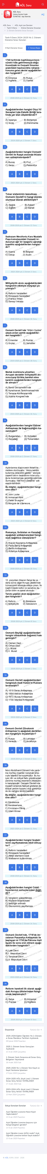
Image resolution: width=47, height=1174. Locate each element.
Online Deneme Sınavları (31, 28)
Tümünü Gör (35, 1030)
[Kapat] (2, 14)
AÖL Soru (7, 25)
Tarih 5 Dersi (12, 28)
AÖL (7, 1158)
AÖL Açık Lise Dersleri (23, 25)
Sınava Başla (35, 48)
